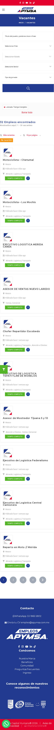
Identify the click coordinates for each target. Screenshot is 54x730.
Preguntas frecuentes (27, 669)
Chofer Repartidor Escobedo (21, 331)
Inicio (21, 23)
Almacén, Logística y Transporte (18, 174)
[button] (6, 724)
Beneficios (27, 662)
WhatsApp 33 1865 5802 (28, 616)
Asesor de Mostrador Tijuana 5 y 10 (25, 418)
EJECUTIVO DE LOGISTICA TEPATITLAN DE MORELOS (20, 374)
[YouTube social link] (27, 3)
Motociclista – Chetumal (18, 160)
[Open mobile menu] (3, 10)
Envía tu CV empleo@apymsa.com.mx (28, 622)
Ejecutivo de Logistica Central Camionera (22, 503)
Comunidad (27, 665)
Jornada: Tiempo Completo (16, 107)
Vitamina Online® (37, 726)
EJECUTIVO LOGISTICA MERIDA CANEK (23, 245)
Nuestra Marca (27, 658)
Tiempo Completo (14, 178)
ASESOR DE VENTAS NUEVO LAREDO (26, 289)
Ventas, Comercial (13, 303)
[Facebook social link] (20, 3)
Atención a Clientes (39, 345)
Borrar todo (27, 112)
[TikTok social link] (33, 3)
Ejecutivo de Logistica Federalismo (25, 460)
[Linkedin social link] (30, 3)
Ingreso (27, 672)
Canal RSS (8, 140)
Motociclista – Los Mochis (19, 202)
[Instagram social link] (23, 3)
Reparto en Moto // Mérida (20, 547)
